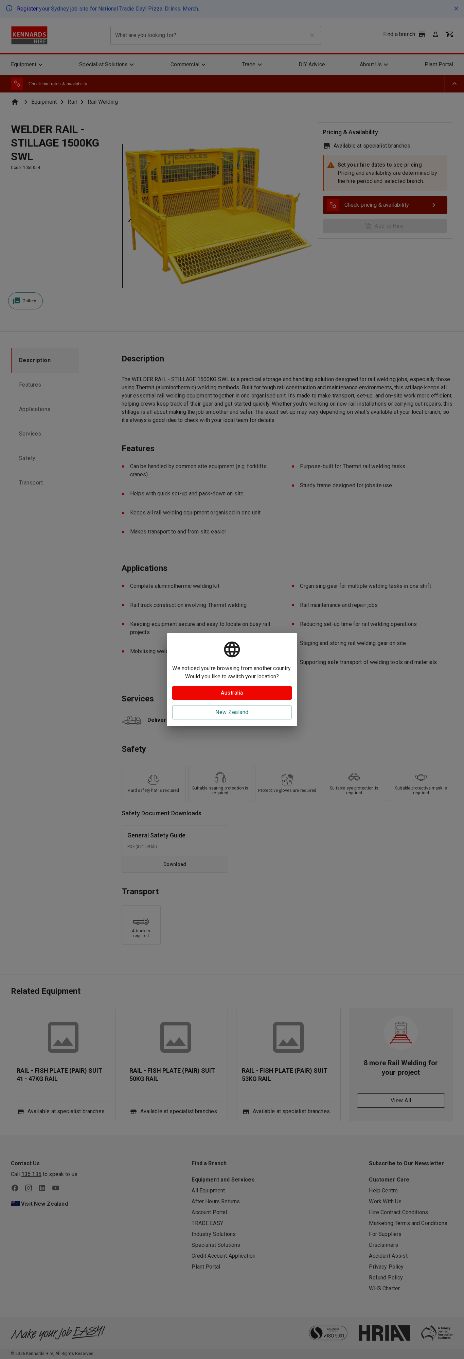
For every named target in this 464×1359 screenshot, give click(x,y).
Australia (232, 693)
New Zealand (231, 712)
